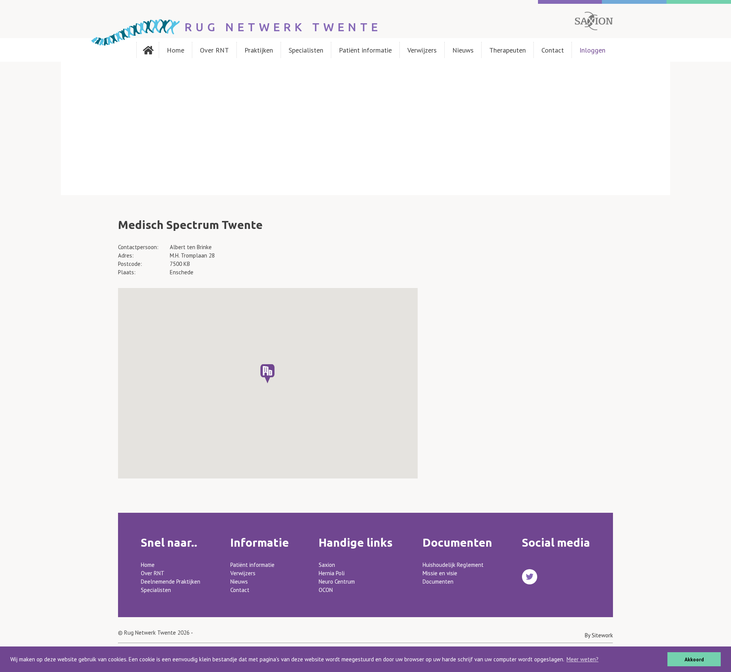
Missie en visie (440, 573)
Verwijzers (422, 50)
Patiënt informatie (365, 50)
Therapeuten (507, 50)
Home (175, 50)
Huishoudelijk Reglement (453, 564)
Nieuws (463, 50)
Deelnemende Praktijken (170, 581)
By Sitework (599, 635)
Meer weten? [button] (583, 659)
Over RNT (214, 50)
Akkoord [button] (694, 659)
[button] (267, 373)
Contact (552, 50)
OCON (326, 590)
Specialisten (306, 50)
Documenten (438, 581)
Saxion (327, 564)
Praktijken (258, 50)
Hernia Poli (332, 573)
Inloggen (592, 50)
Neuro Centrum (337, 581)
